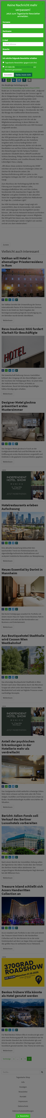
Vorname (6, 22)
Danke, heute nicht (23, 75)
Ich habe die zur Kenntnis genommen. (20, 68)
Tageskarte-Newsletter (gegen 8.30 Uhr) (21, 62)
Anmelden (8, 75)
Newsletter (24, 1116)
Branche (6, 49)
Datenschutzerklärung (24, 67)
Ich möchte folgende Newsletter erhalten (20, 58)
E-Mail (6, 40)
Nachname (7, 31)
